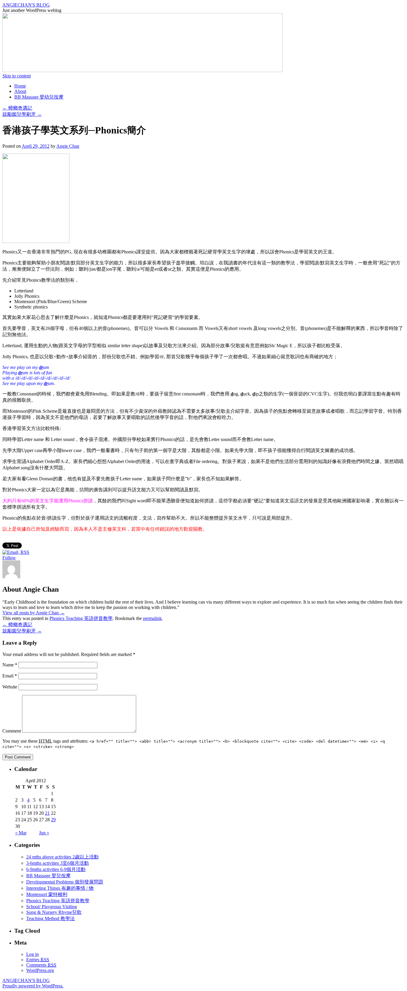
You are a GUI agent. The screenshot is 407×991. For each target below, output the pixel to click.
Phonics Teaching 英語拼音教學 (81, 618)
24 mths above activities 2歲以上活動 (62, 856)
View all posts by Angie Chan (33, 612)
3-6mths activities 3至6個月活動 (57, 863)
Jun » (44, 832)
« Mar (21, 832)
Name (9, 664)
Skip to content (16, 75)
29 (53, 819)
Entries (37, 959)
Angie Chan (67, 146)
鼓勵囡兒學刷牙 (22, 114)
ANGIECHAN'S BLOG (26, 4)
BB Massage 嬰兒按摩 (48, 875)
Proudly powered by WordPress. (32, 985)
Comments (41, 964)
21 (47, 813)
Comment (11, 730)
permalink (152, 618)
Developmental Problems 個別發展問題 (64, 881)
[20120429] (35, 241)
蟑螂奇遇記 (17, 107)
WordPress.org (40, 970)
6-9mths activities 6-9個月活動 (56, 869)
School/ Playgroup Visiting (51, 906)
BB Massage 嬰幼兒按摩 (38, 96)
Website (9, 686)
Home (20, 85)
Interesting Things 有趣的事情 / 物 (60, 888)
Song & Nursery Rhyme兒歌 (54, 912)
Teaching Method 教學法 (50, 918)
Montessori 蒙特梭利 (46, 894)
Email (9, 675)
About (20, 91)
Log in (32, 954)
